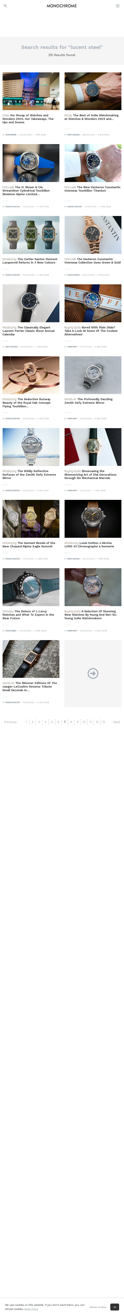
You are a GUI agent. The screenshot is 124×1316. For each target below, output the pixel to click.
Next (116, 722)
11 (91, 722)
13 (103, 722)
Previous (10, 722)
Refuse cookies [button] (98, 1307)
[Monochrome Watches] (62, 5)
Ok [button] (114, 1307)
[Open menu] (118, 5)
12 (97, 722)
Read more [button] (31, 1308)
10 (84, 722)
